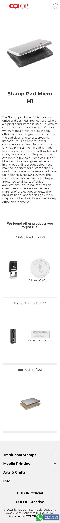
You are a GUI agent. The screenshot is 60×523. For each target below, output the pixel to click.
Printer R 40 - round (30, 237)
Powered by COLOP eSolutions (30, 516)
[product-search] (55, 6)
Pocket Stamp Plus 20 (29, 303)
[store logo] (18, 6)
